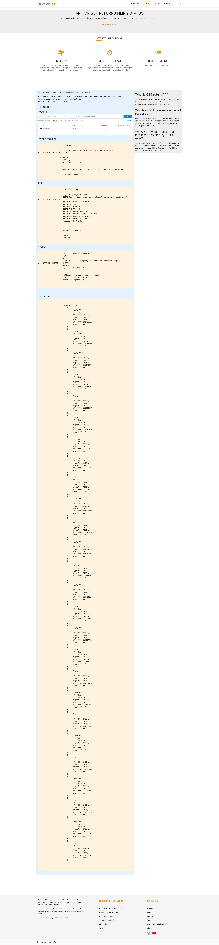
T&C (148, 920)
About (149, 912)
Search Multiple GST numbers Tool (111, 908)
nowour (46, 3)
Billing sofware (104, 924)
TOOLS (135, 3)
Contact (150, 908)
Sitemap (150, 928)
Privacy (150, 916)
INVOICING (168, 4)
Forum (101, 928)
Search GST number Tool (108, 916)
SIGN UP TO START (109, 25)
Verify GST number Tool (107, 920)
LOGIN (178, 4)
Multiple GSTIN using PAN (108, 912)
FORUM (146, 4)
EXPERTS (156, 4)
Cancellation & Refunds (155, 924)
